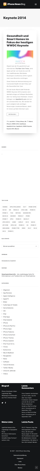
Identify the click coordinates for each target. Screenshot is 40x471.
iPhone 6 (9, 124)
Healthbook (23, 124)
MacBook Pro (27, 213)
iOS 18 (4, 231)
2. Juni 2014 (11, 121)
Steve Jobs (24, 210)
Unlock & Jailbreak (9, 371)
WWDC (23, 228)
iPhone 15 (33, 225)
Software (6, 362)
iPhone (22, 121)
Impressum (20, 458)
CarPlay (20, 222)
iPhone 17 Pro (15, 228)
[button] (35, 4)
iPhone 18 (32, 210)
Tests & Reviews (8, 365)
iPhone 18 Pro (32, 207)
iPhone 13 (5, 213)
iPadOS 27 (20, 216)
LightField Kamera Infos (8, 427)
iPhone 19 (18, 219)
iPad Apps (6, 317)
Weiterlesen (12, 114)
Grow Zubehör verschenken (30, 393)
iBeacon (17, 128)
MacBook (13, 216)
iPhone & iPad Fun (9, 326)
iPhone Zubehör (8, 341)
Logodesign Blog (6, 393)
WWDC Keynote (27, 126)
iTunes (5, 347)
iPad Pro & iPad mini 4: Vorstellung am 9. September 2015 (29, 408)
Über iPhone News (20, 464)
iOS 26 (35, 228)
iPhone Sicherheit (9, 335)
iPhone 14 (21, 225)
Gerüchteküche (8, 308)
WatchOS (18, 213)
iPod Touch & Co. (9, 344)
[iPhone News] (14, 4)
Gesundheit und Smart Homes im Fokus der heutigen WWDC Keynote (20, 40)
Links (20, 461)
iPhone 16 (10, 231)
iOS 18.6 (5, 210)
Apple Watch (6, 222)
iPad (18, 121)
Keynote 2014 (10, 128)
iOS (25, 121)
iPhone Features (8, 332)
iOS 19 (27, 222)
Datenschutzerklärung (20, 455)
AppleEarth (19, 126)
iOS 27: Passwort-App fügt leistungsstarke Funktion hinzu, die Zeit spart (29, 429)
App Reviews (7, 293)
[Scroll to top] (36, 467)
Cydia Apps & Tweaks (10, 305)
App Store (5, 225)
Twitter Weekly (8, 368)
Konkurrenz (7, 350)
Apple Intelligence (15, 207)
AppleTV (6, 299)
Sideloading (6, 228)
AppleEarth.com (21, 99)
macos (33, 222)
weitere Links (5, 440)
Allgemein (6, 290)
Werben (20, 468)
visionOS (5, 207)
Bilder (5, 302)
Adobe (14, 222)
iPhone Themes (8, 338)
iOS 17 (24, 207)
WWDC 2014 (15, 124)
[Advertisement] (20, 174)
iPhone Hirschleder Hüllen (9, 391)
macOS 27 (26, 219)
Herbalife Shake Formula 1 (9, 438)
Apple (11, 219)
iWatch (31, 121)
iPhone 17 (5, 219)
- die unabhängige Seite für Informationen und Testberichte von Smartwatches (18, 275)
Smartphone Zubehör (9, 261)
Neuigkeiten (7, 356)
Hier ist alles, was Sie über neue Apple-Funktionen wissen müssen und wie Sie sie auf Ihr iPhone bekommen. (30, 400)
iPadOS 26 (16, 210)
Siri (10, 210)
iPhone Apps (7, 329)
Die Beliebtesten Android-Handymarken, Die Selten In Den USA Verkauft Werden (30, 440)
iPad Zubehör (7, 320)
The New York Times (22, 68)
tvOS (11, 213)
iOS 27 (29, 228)
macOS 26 (5, 216)
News (5, 359)
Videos (5, 374)
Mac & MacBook (8, 353)
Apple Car (13, 225)
